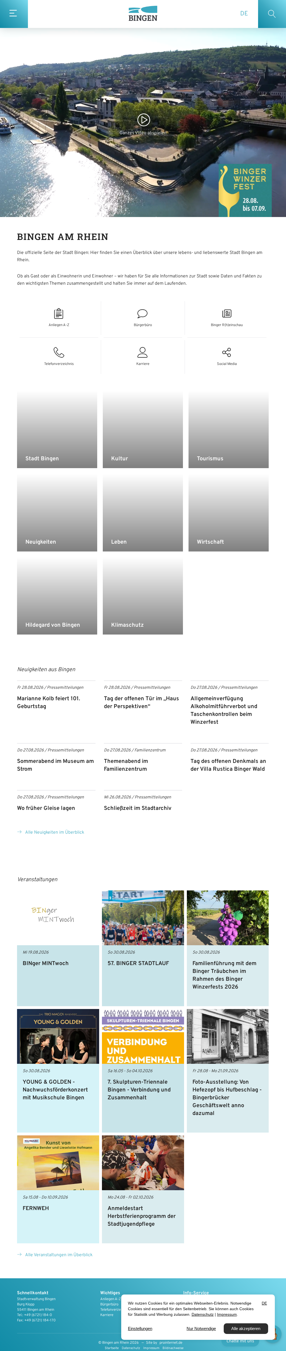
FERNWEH (36, 1208)
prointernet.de (170, 1343)
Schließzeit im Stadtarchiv (137, 808)
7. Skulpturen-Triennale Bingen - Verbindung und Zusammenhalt (139, 1090)
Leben (119, 542)
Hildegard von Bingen (52, 625)
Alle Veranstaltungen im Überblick (58, 1255)
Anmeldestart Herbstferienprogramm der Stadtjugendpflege (142, 1216)
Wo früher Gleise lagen (46, 808)
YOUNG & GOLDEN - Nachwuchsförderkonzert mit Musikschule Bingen (55, 1090)
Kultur (119, 459)
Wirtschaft (210, 542)
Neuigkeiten (40, 542)
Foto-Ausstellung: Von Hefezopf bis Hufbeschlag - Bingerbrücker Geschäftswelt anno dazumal (227, 1098)
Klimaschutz (127, 625)
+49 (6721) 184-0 (38, 1315)
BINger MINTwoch (46, 963)
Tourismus (210, 459)
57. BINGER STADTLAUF (138, 963)
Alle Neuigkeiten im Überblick (54, 832)
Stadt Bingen (42, 459)
